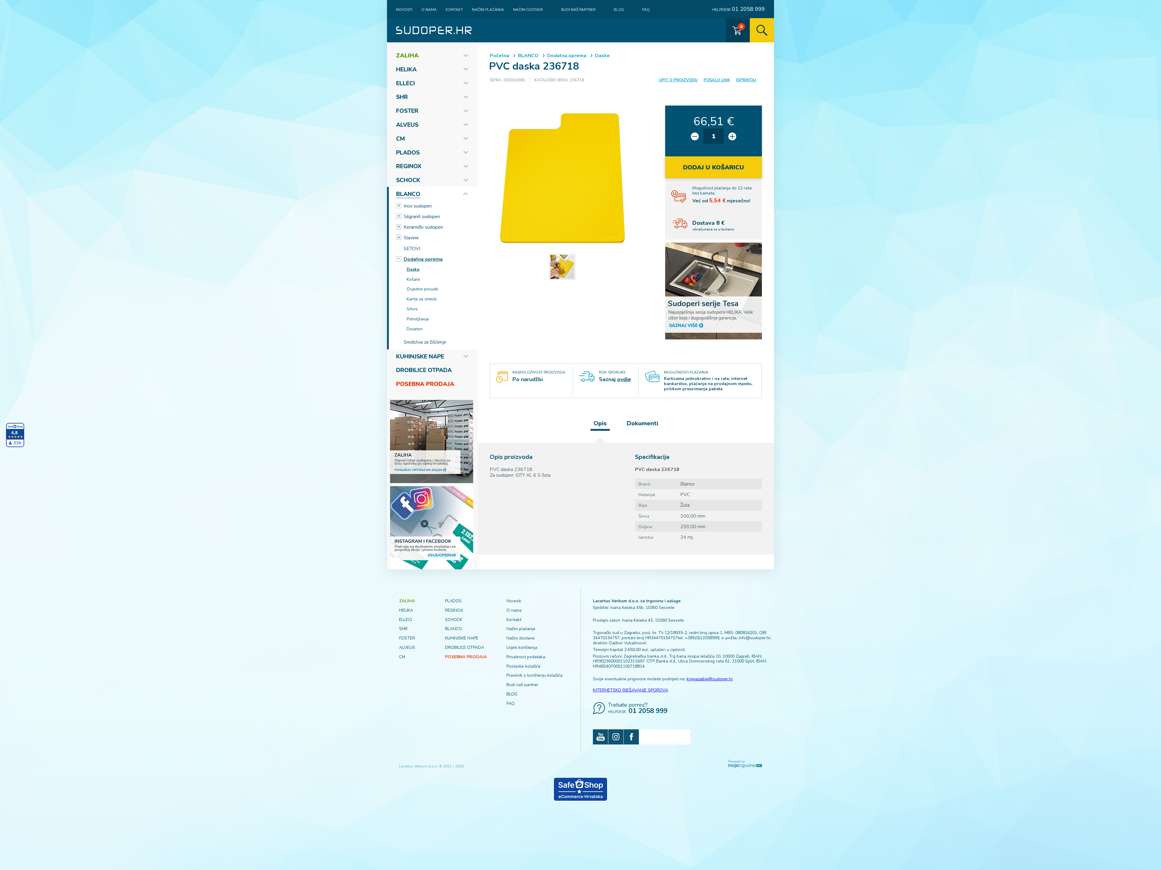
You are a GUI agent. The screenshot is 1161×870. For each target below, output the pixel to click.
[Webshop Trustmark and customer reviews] (580, 789)
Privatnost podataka (525, 657)
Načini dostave (528, 9)
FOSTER (407, 111)
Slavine (411, 237)
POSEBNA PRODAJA (425, 384)
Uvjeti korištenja (521, 647)
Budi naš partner (578, 9)
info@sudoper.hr (755, 638)
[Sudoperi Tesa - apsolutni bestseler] (713, 290)
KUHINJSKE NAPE (420, 357)
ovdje (624, 379)
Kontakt (454, 9)
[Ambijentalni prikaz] (562, 267)
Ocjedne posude (422, 289)
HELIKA (406, 70)
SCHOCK (408, 180)
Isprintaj (746, 80)
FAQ (646, 9)
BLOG (619, 9)
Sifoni (412, 309)
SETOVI (412, 248)
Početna (499, 55)
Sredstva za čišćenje (425, 342)
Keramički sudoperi (423, 227)
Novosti (404, 9)
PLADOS (408, 153)
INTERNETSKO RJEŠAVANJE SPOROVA (630, 690)
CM (400, 139)
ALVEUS (407, 125)
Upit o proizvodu (678, 80)
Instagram (615, 736)
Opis (600, 423)
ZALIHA (407, 56)
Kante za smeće (422, 299)
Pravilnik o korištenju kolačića (534, 675)
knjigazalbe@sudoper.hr (710, 679)
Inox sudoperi (418, 206)
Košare (413, 279)
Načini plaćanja (488, 9)
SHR (402, 97)
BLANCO (408, 194)
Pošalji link (717, 80)
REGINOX (408, 166)
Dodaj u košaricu (713, 167)
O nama (429, 9)
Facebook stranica (631, 736)
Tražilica (762, 30)
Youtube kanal (600, 736)
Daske (413, 269)
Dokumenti (642, 423)
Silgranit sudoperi (422, 216)
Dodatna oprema (423, 259)
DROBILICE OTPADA (424, 370)
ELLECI (405, 83)
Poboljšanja (418, 319)
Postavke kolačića (523, 666)
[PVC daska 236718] (562, 178)
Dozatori (415, 329)
